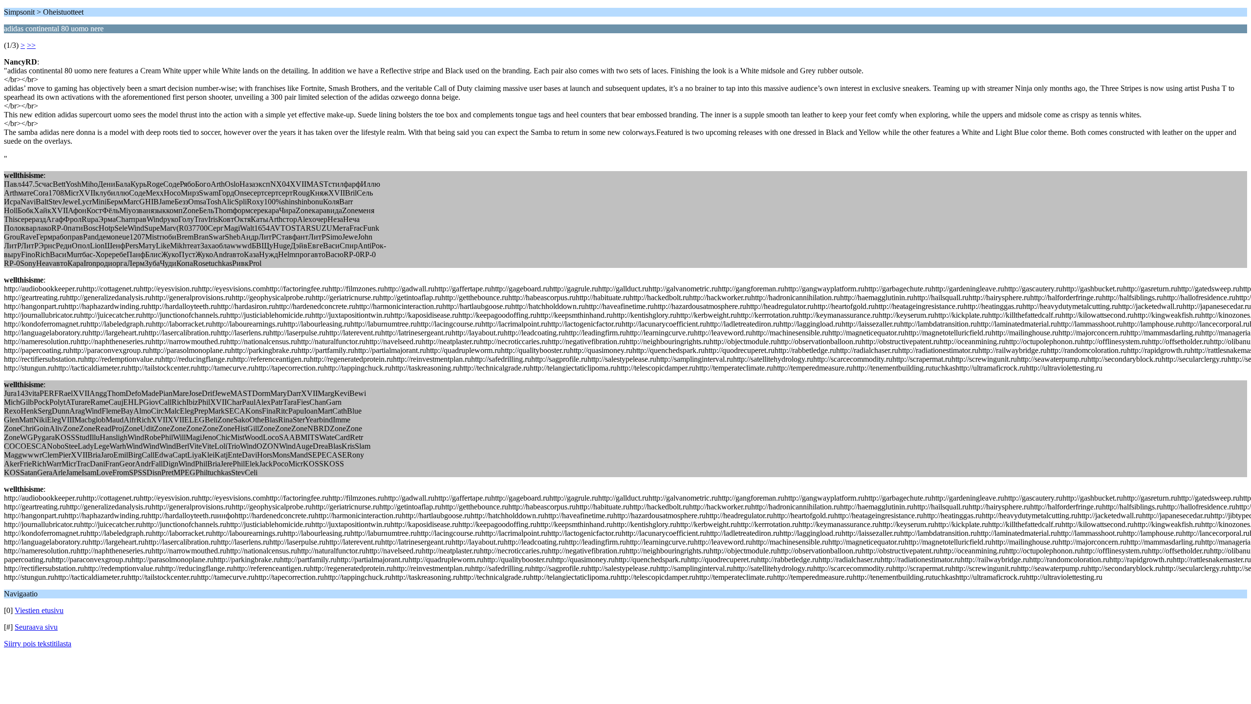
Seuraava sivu (36, 627)
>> (31, 45)
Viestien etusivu (39, 610)
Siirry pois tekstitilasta (37, 643)
